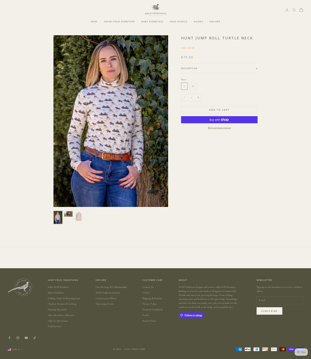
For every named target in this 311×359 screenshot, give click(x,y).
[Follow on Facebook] (9, 337)
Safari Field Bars (56, 292)
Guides (198, 21)
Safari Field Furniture (119, 21)
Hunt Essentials (152, 21)
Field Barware (55, 326)
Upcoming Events (105, 303)
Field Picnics (178, 21)
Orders (146, 292)
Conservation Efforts (106, 298)
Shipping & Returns (152, 298)
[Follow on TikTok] (34, 337)
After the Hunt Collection (61, 315)
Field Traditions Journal (108, 292)
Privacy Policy (149, 303)
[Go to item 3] (78, 216)
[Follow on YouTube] (26, 337)
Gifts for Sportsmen (58, 320)
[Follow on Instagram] (17, 337)
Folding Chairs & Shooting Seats (64, 298)
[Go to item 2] (68, 214)
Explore (214, 21)
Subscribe (269, 311)
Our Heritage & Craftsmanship (111, 287)
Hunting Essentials (57, 309)
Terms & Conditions (152, 309)
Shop (94, 21)
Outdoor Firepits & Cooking (62, 303)
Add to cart (219, 109)
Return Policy (149, 320)
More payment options (219, 127)
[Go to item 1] (58, 217)
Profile (145, 315)
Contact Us (148, 287)
